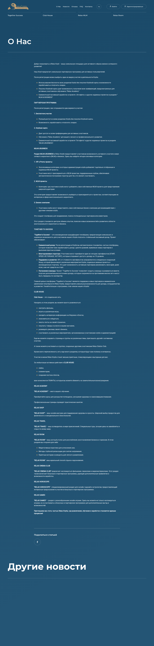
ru (99, 7)
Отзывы (75, 7)
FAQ (81, 7)
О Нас (58, 7)
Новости (66, 7)
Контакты (88, 7)
